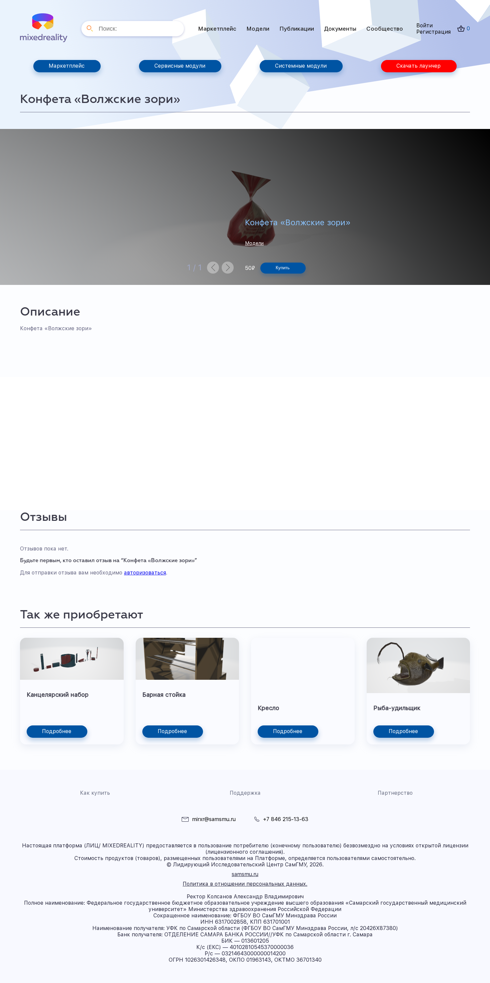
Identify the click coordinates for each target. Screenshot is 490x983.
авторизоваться (145, 572)
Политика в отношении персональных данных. (245, 884)
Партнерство (395, 793)
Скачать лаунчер (418, 66)
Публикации (296, 28)
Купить (283, 267)
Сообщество (384, 28)
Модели (257, 28)
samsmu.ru (245, 874)
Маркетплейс (217, 28)
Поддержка (245, 793)
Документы (340, 28)
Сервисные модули (179, 66)
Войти (424, 25)
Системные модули (301, 66)
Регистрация (433, 32)
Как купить (95, 793)
